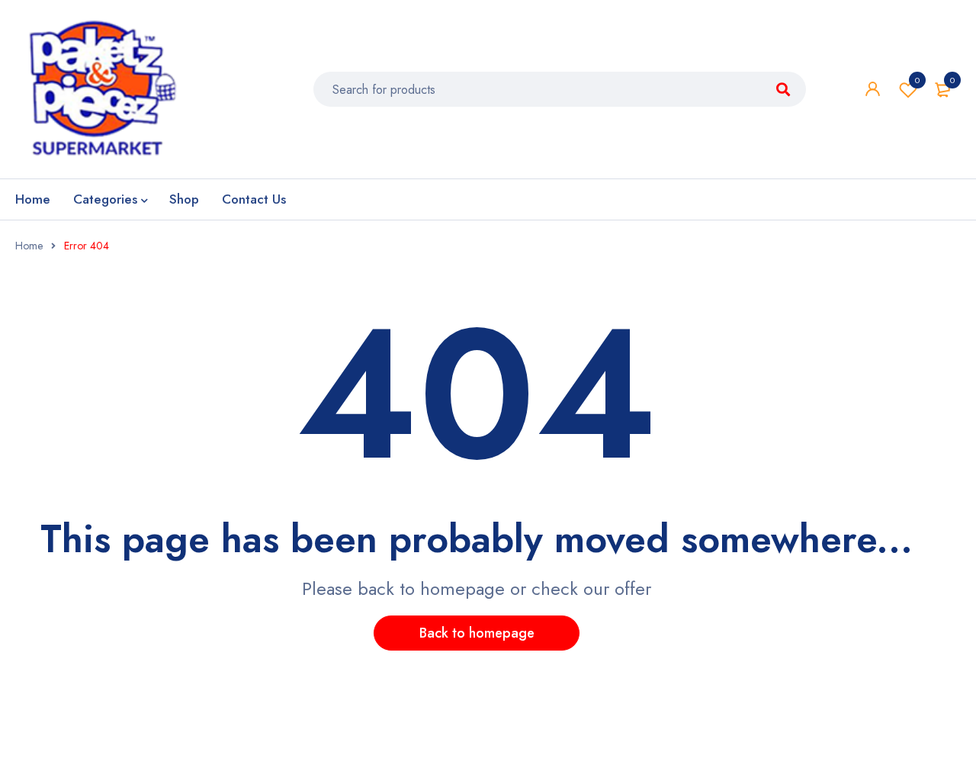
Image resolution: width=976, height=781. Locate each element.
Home (29, 245)
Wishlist (917, 80)
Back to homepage (477, 633)
